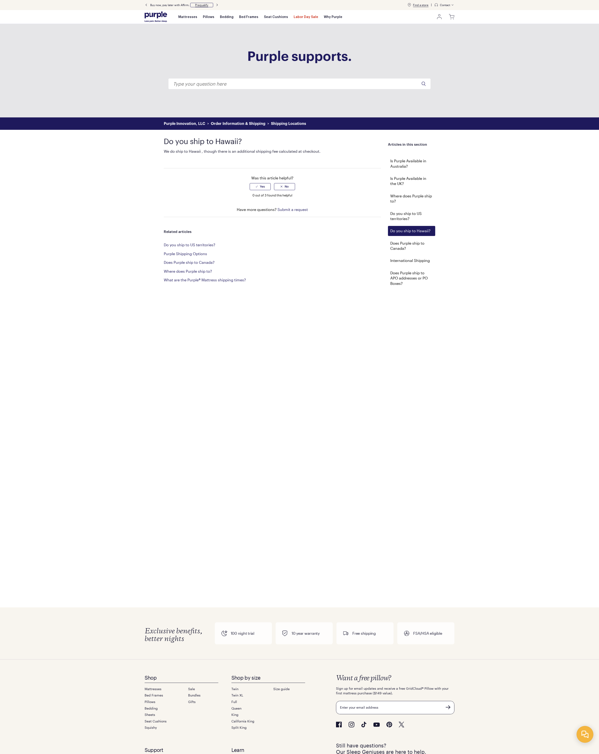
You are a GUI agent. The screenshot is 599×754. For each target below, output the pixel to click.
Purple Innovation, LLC (184, 124)
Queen (236, 708)
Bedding (227, 17)
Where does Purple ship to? (411, 198)
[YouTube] (376, 724)
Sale (191, 689)
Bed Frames (248, 17)
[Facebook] (339, 724)
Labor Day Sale (306, 17)
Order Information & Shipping (238, 124)
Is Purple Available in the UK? (408, 181)
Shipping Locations (288, 124)
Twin (234, 689)
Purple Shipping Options (185, 253)
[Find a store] (409, 5)
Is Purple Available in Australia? (408, 163)
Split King (239, 727)
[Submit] (448, 707)
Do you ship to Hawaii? (410, 230)
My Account (439, 17)
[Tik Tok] (364, 724)
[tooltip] (444, 5)
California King (242, 721)
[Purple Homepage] (156, 16)
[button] (201, 5)
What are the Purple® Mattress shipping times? (205, 280)
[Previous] (146, 5)
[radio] (260, 186)
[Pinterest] (389, 724)
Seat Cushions (276, 17)
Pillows (208, 17)
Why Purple (333, 17)
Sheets (150, 715)
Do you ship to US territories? (406, 216)
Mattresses (187, 17)
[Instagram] (351, 724)
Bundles (194, 695)
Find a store (420, 5)
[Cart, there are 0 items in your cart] (451, 17)
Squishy (151, 727)
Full (234, 702)
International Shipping (410, 260)
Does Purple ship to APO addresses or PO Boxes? (409, 278)
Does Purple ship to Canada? (407, 245)
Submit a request (293, 209)
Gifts (192, 702)
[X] (401, 724)
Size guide (281, 689)
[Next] (217, 5)
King (234, 715)
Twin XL (237, 695)
